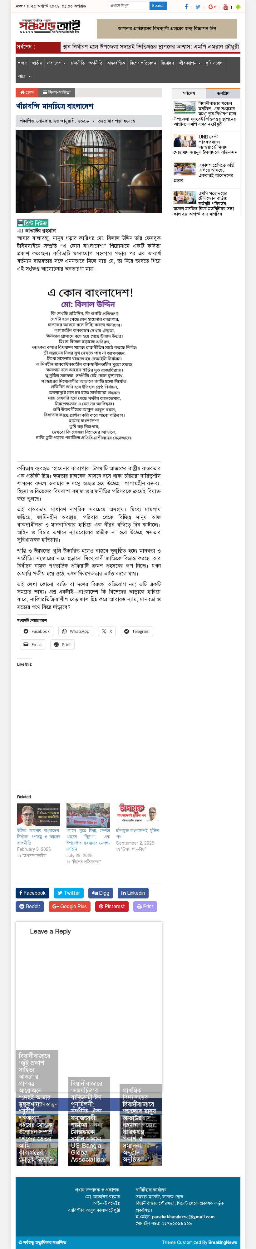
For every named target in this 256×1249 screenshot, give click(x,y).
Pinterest (114, 906)
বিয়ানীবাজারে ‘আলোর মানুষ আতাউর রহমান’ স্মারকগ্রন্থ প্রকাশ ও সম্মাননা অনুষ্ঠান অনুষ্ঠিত (139, 1132)
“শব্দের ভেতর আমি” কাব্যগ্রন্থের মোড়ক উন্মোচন (37, 1149)
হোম (29, 92)
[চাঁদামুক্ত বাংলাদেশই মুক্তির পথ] (137, 815)
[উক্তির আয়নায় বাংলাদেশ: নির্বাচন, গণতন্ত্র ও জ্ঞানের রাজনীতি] (38, 815)
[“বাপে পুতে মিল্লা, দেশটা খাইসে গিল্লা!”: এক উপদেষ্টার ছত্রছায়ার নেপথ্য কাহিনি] (88, 815)
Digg (103, 893)
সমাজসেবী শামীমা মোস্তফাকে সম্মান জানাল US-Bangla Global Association (87, 1138)
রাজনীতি (78, 63)
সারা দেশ (55, 63)
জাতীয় (37, 63)
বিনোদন (167, 63)
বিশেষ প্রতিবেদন (143, 63)
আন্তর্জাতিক (116, 63)
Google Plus (73, 906)
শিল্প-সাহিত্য (59, 92)
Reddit (32, 906)
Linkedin (135, 893)
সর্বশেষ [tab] (189, 93)
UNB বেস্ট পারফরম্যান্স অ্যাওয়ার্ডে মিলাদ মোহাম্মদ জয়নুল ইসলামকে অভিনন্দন (205, 144)
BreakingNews (223, 1242)
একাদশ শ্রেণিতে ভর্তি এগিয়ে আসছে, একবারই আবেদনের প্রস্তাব (204, 173)
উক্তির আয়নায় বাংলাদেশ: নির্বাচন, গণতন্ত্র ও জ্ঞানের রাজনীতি (38, 837)
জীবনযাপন (188, 63)
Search (158, 5)
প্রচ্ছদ (22, 63)
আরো (23, 76)
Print (147, 906)
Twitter (71, 893)
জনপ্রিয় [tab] (223, 93)
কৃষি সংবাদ (214, 63)
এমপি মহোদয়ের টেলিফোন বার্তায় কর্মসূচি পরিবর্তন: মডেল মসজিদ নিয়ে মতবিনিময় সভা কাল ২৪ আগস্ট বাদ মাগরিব (204, 203)
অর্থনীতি (95, 63)
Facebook (34, 893)
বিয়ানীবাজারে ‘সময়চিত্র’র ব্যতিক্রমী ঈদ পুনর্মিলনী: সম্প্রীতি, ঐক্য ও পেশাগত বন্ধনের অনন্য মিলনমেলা (87, 1108)
